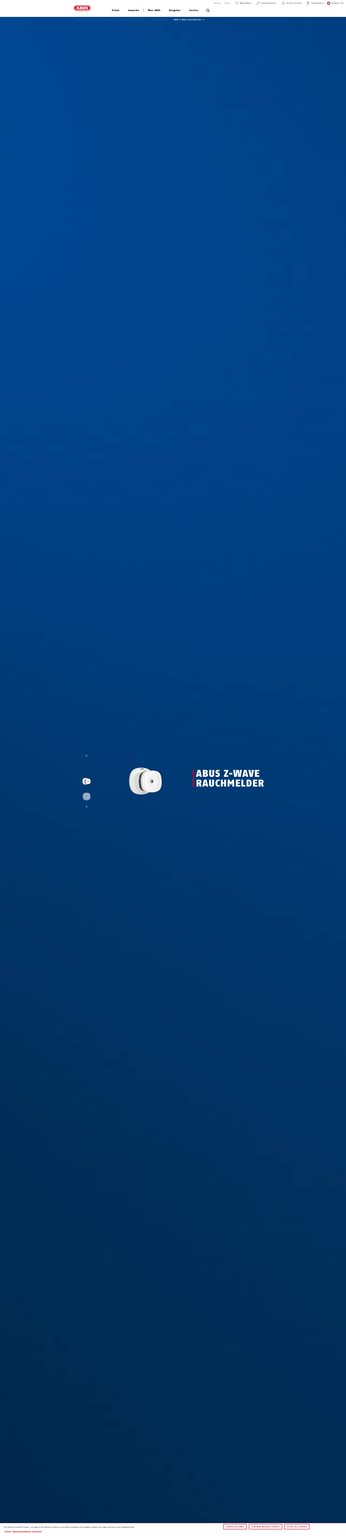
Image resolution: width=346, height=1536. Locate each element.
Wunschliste (245, 3)
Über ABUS (154, 10)
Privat (116, 10)
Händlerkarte (317, 3)
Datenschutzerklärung (22, 1531)
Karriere (217, 3)
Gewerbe (133, 10)
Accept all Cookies (297, 1527)
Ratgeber (175, 10)
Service (193, 10)
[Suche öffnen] (208, 12)
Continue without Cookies (265, 1527)
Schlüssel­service (268, 3)
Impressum (37, 1531)
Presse (227, 3)
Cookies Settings (235, 1527)
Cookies (7, 1531)
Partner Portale (294, 3)
